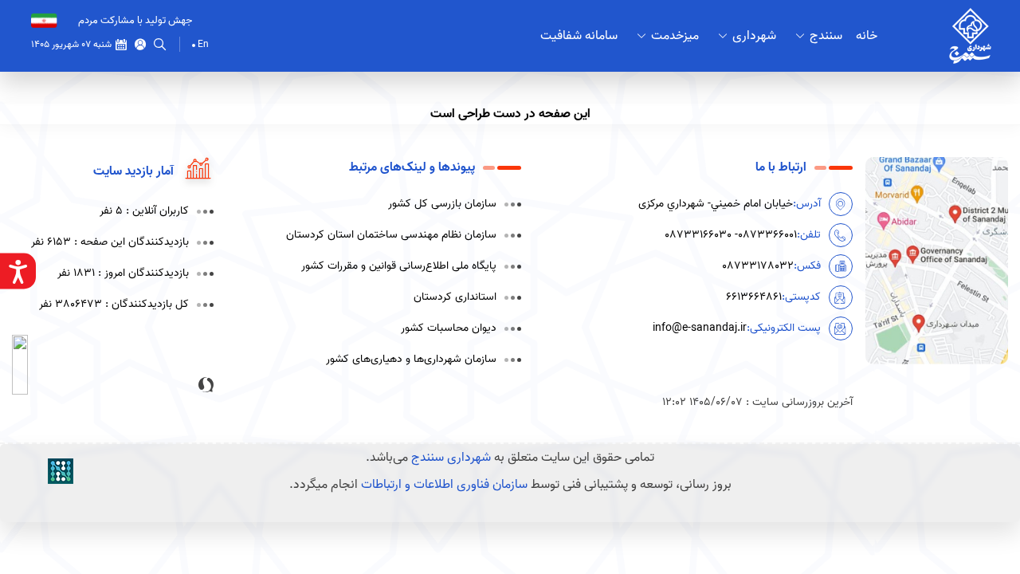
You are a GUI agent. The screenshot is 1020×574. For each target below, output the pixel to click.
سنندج (826, 36)
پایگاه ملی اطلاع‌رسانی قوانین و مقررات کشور (398, 266)
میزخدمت (675, 36)
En (203, 44)
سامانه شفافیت (579, 36)
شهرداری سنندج (451, 457)
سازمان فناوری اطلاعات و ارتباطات (444, 484)
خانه (866, 36)
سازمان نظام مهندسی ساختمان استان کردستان (391, 235)
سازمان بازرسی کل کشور (442, 204)
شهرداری (754, 36)
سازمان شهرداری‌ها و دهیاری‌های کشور (411, 359)
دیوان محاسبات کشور (448, 328)
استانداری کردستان (455, 297)
